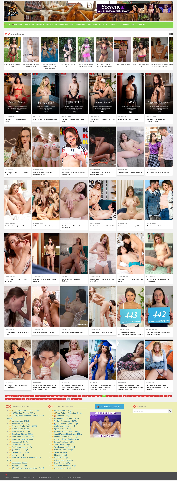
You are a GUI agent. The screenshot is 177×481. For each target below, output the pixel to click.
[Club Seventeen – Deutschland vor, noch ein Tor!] (74, 147)
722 (73, 399)
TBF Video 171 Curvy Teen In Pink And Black (104, 65)
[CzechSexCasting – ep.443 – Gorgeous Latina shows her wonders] (130, 306)
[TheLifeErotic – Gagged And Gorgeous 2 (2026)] (159, 93)
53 (56, 399)
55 (65, 399)
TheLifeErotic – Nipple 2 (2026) (128, 119)
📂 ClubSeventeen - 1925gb (62, 450)
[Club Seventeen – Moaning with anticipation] (130, 200)
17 (76, 396)
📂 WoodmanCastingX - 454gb (63, 447)
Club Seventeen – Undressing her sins (130, 173)
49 (40, 399)
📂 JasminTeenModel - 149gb (63, 442)
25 (108, 396)
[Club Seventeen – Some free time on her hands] (17, 253)
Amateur (39, 24)
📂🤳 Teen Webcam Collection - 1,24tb (67, 413)
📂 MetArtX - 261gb (59, 455)
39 (166, 396)
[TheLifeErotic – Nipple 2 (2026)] (130, 93)
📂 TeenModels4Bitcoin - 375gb (21, 437)
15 (67, 396)
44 (20, 399)
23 (100, 396)
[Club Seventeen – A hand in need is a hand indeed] (102, 253)
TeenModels (123, 24)
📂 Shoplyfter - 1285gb (18, 465)
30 (129, 396)
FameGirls (141, 24)
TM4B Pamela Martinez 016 (141, 65)
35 (149, 396)
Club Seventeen (38, 169)
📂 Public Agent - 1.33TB (19, 442)
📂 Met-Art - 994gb (16, 455)
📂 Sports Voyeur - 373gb (61, 429)
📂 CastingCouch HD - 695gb (20, 444)
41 (7, 399)
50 (44, 399)
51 (48, 399)
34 (145, 396)
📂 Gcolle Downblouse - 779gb (63, 426)
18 (80, 396)
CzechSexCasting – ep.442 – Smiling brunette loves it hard (158, 333)
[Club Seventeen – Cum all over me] (159, 147)
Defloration (59, 24)
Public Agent (9, 170)
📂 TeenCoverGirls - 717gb (19, 431)
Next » (78, 399)
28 (121, 396)
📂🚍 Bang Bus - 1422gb (18, 450)
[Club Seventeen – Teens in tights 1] (45, 200)
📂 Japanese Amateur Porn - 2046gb (66, 431)
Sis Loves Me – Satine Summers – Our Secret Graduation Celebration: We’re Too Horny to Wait (102, 387)
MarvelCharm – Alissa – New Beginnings (31, 65)
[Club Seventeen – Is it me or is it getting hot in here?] (102, 147)
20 (88, 396)
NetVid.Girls (103, 24)
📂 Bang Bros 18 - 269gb (61, 463)
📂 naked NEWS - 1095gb (19, 452)
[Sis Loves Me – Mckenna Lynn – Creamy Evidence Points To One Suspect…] (159, 360)
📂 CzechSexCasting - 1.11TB (20, 447)
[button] (6, 25)
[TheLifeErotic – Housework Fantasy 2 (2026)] (102, 93)
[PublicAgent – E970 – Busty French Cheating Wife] (17, 360)
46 (28, 399)
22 (96, 396)
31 (133, 396)
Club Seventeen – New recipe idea (101, 332)
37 (158, 396)
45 (24, 399)
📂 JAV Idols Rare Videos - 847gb (22, 413)
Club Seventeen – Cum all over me (157, 173)
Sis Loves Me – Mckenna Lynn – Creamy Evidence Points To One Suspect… (157, 387)
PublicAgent (80, 24)
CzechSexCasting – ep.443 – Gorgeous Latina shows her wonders (130, 333)
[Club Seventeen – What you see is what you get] (159, 253)
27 (117, 396)
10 (47, 396)
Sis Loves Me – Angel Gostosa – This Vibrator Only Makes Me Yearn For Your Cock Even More (45, 387)
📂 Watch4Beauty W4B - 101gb (64, 465)
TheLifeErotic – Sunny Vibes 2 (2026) (45, 119)
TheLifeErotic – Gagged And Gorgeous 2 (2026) (156, 120)
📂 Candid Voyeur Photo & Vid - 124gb (67, 434)
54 (61, 399)
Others (112, 24)
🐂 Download (17, 24)
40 (170, 396)
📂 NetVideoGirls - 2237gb (19, 424)
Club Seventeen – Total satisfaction (158, 226)
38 (162, 396)
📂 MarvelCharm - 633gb (19, 429)
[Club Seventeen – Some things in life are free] (102, 200)
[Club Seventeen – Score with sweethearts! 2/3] (45, 147)
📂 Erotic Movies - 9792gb (62, 410)
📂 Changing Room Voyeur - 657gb (65, 418)
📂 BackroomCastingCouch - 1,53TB (23, 426)
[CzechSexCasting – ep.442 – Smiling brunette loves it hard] (159, 306)
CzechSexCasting (123, 329)
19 (84, 396)
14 (63, 396)
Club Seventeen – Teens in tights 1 (44, 226)
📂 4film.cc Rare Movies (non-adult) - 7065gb (26, 468)
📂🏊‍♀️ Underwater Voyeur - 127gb (65, 424)
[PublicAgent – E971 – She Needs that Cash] (17, 147)
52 (52, 399)
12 (55, 396)
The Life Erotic (9, 116)
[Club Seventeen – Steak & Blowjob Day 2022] (45, 253)
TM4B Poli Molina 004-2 (122, 64)
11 (51, 396)
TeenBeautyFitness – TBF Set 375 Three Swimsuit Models (49, 66)
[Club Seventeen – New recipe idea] (102, 306)
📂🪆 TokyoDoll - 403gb (61, 416)
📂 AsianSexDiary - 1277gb (62, 460)
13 (59, 396)
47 (32, 399)
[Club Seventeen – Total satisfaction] (159, 200)
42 (11, 399)
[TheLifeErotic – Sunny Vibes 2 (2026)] (45, 93)
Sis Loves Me (37, 382)
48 (36, 399)
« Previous (9, 396)
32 (137, 396)
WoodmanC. (69, 24)
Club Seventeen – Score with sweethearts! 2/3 (42, 173)
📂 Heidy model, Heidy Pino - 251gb (66, 439)
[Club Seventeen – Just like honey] (74, 306)
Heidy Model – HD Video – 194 (12, 65)
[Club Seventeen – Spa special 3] (45, 306)
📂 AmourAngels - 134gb (61, 468)
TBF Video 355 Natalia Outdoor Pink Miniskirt (85, 65)
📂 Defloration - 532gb (18, 463)
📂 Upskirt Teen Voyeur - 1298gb (65, 421)
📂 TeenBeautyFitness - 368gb (21, 434)
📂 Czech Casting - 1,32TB (19, 421)
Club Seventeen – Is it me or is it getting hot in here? (100, 173)
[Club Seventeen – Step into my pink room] (17, 306)
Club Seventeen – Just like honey (72, 332)
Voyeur (48, 24)
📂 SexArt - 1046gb (59, 452)
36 (153, 396)
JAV (132, 24)
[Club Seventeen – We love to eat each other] (130, 253)
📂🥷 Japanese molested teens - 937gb (24, 410)
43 (15, 399)
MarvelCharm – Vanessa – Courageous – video (159, 65)
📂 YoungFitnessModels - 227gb (21, 439)
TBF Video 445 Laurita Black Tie (67, 65)
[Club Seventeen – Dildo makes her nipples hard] (74, 200)
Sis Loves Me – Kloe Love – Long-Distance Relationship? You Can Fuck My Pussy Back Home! (130, 387)
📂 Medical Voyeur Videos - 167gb (65, 437)
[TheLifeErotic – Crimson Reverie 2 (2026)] (17, 93)
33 (141, 396)
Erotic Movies (28, 24)
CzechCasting (92, 24)
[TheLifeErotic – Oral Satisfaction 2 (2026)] (74, 93)
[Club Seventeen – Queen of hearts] (17, 200)
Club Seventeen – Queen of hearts (16, 226)
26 (112, 396)
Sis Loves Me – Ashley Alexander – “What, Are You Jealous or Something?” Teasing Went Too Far (74, 387)
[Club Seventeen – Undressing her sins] (130, 147)
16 (71, 396)
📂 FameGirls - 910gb (60, 458)
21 (92, 396)
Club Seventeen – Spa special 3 (43, 332)
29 (125, 396)
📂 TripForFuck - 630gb (61, 444)
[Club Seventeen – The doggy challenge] (74, 253)
